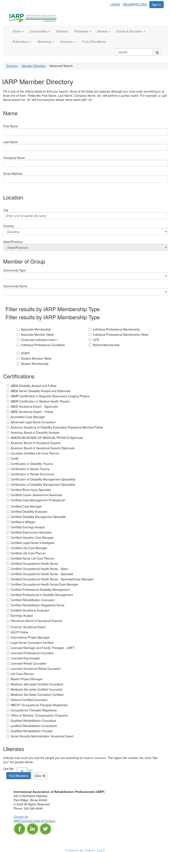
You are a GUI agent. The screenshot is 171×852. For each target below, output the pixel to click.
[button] (18, 31)
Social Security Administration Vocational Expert (42, 736)
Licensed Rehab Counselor (29, 663)
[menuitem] (116, 3)
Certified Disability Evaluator (29, 511)
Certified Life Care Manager (29, 548)
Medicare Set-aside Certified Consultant (37, 684)
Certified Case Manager (26, 506)
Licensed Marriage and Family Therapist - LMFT (43, 648)
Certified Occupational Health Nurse (34, 563)
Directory (12, 66)
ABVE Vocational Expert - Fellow (32, 412)
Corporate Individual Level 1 (39, 340)
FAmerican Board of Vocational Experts (36, 621)
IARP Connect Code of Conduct (34, 821)
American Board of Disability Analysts (35, 432)
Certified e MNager (23, 522)
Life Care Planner (22, 674)
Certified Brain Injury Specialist (31, 490)
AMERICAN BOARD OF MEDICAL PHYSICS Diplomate (47, 438)
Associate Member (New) (37, 334)
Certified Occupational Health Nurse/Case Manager (44, 584)
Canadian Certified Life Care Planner (35, 453)
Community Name (15, 286)
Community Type (14, 270)
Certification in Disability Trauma (32, 464)
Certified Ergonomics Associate (31, 532)
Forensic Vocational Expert (28, 627)
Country (8, 226)
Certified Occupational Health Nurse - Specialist (42, 574)
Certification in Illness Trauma (30, 469)
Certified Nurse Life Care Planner (32, 558)
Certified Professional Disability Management (40, 589)
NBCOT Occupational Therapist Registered (39, 705)
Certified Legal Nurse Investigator (33, 543)
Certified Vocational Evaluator (30, 610)
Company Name (14, 158)
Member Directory (34, 66)
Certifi (14, 458)
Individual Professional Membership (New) (120, 334)
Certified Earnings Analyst (28, 527)
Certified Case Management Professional (38, 500)
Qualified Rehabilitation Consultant (33, 720)
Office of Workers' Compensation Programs (39, 715)
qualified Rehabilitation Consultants (34, 726)
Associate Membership (36, 329)
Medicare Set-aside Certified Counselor (37, 689)
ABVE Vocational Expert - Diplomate (34, 406)
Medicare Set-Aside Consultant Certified (37, 694)
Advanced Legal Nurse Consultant (33, 422)
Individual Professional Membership (116, 329)
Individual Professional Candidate (43, 345)
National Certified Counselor (29, 700)
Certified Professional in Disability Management (42, 595)
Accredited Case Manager (28, 417)
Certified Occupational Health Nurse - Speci (39, 569)
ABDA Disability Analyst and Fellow (33, 386)
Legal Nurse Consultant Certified (32, 642)
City (5, 210)
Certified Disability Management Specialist (38, 517)
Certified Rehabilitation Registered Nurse (37, 605)
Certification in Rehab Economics (32, 474)
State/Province (13, 242)
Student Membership (34, 364)
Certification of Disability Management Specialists (43, 479)
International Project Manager (30, 637)
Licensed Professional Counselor (32, 653)
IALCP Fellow (19, 632)
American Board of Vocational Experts (35, 443)
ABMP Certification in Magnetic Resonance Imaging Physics (50, 396)
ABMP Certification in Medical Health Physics (40, 401)
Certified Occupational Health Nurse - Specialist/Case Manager (52, 579)
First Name (10, 126)
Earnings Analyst (22, 615)
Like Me (8, 769)
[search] (157, 52)
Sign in (156, 4)
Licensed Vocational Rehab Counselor (36, 668)
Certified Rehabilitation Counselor (33, 600)
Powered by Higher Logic (86, 850)
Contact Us (21, 817)
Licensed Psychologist (25, 658)
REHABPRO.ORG (135, 4)
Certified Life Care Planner (28, 553)
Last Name (10, 142)
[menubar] (129, 3)
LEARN (115, 4)
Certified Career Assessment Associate (36, 495)
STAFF (25, 353)
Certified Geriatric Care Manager (32, 537)
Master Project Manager (27, 679)
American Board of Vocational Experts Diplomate (43, 448)
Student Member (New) (36, 358)
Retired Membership (106, 345)
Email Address (12, 173)
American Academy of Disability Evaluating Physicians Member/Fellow (57, 427)
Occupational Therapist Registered (34, 710)
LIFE (96, 340)
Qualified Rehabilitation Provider (32, 731)
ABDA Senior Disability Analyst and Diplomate (40, 391)
